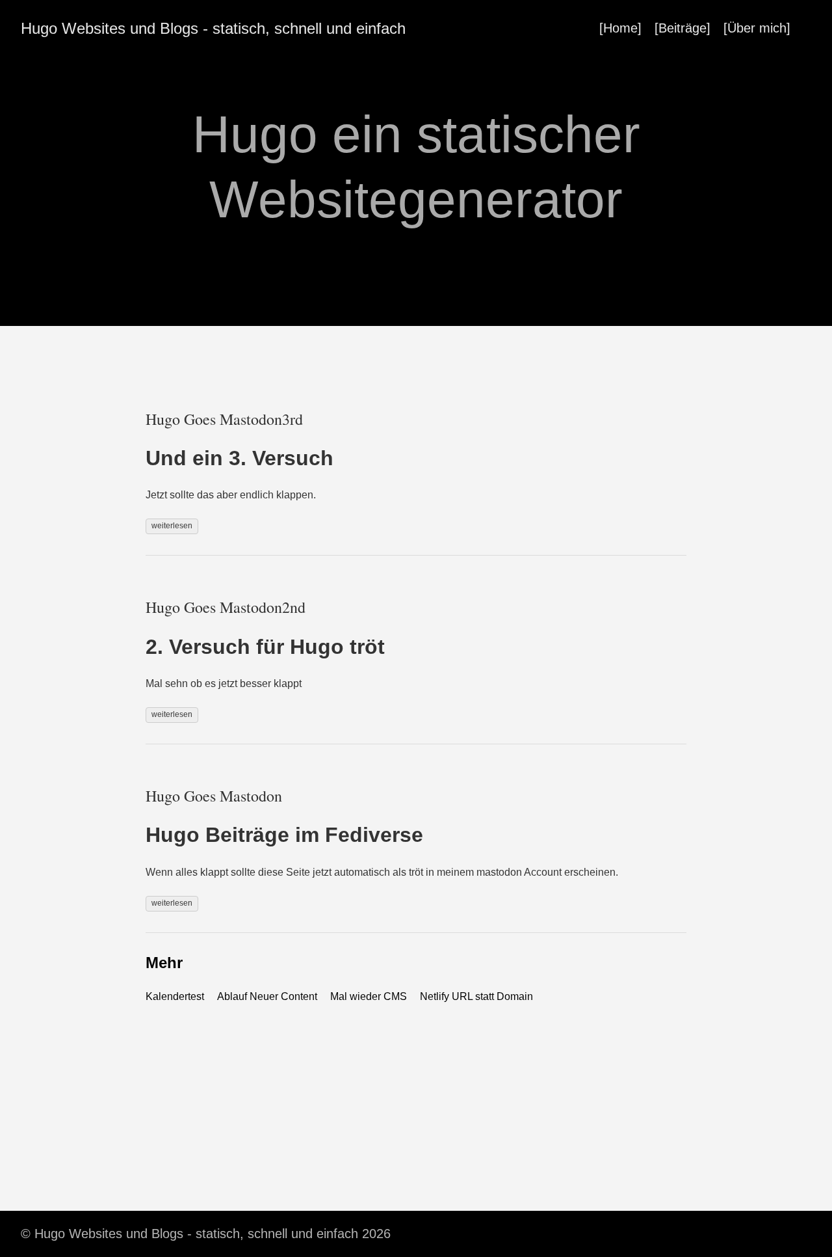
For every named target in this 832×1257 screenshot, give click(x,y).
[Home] (620, 28)
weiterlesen (171, 525)
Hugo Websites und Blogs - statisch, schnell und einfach (213, 28)
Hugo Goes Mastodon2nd (226, 607)
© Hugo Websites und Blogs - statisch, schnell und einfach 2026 (206, 1233)
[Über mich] (756, 28)
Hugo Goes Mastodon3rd (224, 419)
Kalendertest (175, 996)
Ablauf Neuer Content (267, 996)
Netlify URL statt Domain (476, 996)
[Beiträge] (682, 28)
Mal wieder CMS (368, 996)
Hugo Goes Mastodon (214, 795)
